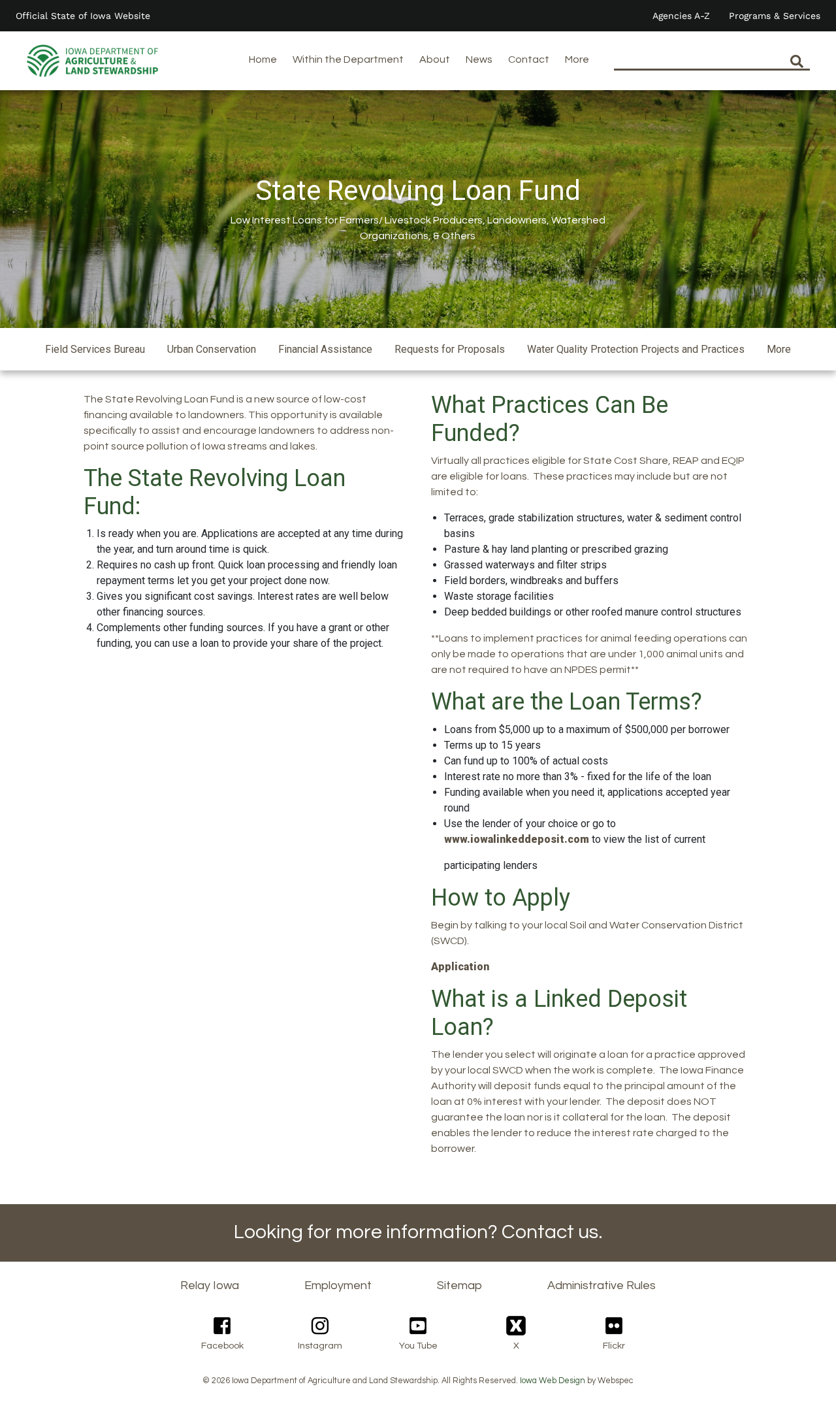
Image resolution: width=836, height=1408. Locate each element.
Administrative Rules (601, 1285)
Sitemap (459, 1285)
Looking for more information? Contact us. (418, 1232)
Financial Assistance (325, 349)
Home (263, 59)
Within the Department (348, 59)
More (577, 59)
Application (460, 966)
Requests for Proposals (449, 349)
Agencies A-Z (681, 15)
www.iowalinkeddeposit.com (516, 839)
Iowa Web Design (552, 1381)
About (434, 59)
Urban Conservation (211, 349)
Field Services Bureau (95, 349)
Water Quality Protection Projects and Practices (636, 349)
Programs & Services (774, 15)
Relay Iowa (209, 1285)
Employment (338, 1285)
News (479, 59)
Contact (528, 59)
